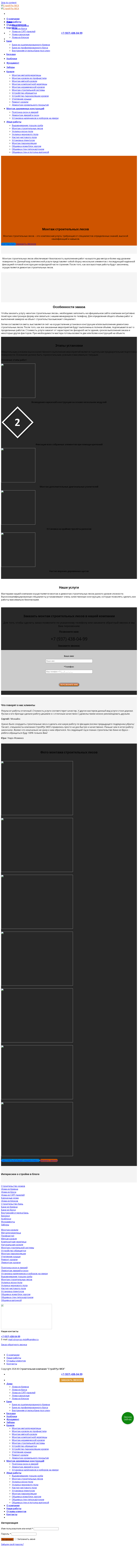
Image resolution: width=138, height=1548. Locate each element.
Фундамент (12, 62)
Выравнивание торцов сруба (27, 125)
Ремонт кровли (20, 101)
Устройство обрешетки (24, 93)
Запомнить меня (26, 1539)
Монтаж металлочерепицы (26, 75)
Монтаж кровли (9, 1229)
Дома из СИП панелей (23, 31)
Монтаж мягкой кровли (24, 81)
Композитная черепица (13, 1241)
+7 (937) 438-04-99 (71, 33)
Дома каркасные (21, 34)
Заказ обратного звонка (14, 1344)
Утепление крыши (21, 98)
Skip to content (8, 2)
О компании (13, 18)
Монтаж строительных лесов (27, 128)
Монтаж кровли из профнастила (29, 78)
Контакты (11, 1363)
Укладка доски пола (22, 131)
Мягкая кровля (9, 1238)
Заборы (10, 67)
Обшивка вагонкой (11, 1300)
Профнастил (7, 1235)
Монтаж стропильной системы (28, 90)
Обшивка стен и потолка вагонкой (30, 152)
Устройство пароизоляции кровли (30, 95)
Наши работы (13, 21)
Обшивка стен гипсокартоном (28, 149)
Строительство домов (13, 1186)
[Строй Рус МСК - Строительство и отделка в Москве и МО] (10, 7)
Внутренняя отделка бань (15, 1212)
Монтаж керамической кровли (28, 87)
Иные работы (13, 121)
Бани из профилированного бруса (30, 47)
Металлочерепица (11, 1232)
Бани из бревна (9, 1206)
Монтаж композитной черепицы (29, 84)
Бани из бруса (8, 1209)
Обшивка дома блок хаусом (26, 146)
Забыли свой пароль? (12, 1544)
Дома (9, 21)
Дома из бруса (19, 28)
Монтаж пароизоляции (24, 143)
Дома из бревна (20, 25)
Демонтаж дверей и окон (25, 115)
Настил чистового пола (24, 137)
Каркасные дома (10, 1197)
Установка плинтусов (23, 140)
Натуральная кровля (12, 1244)
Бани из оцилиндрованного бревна (31, 44)
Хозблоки (11, 58)
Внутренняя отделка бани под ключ (31, 50)
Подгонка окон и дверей (25, 112)
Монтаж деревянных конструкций (25, 108)
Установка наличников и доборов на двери (35, 118)
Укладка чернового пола (25, 134)
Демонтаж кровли (11, 1262)
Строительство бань (12, 1203)
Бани (9, 41)
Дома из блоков (20, 37)
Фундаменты (8, 1221)
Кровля (10, 71)
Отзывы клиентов (16, 1360)
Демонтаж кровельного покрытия (30, 104)
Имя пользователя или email (17, 1528)
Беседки (11, 54)
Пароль (6, 1533)
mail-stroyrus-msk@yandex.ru (23, 1339)
